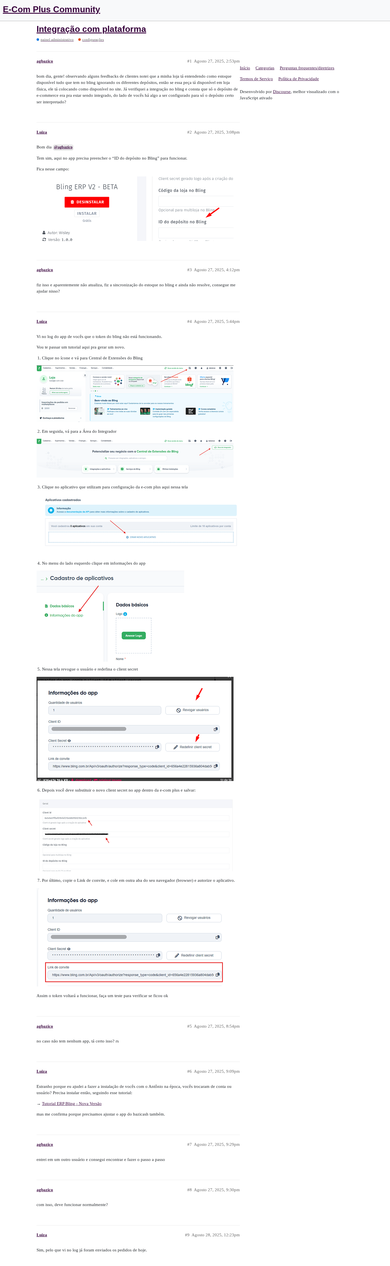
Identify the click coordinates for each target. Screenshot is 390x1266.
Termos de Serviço (256, 79)
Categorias (265, 68)
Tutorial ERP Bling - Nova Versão (72, 1103)
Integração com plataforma (91, 29)
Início (245, 68)
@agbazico (63, 147)
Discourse (282, 91)
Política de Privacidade (298, 79)
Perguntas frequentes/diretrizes (307, 68)
